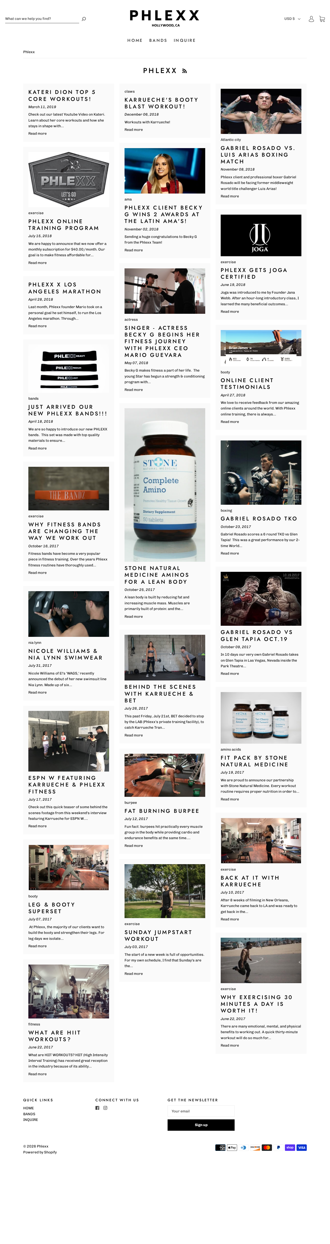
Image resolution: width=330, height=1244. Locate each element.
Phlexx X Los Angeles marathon (65, 288)
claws (130, 91)
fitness (34, 1024)
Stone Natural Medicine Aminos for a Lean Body (157, 575)
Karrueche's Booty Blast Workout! (162, 103)
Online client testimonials (247, 383)
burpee (131, 802)
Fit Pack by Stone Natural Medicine (255, 761)
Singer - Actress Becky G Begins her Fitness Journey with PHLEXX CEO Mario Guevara (163, 341)
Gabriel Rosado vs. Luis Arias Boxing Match (258, 155)
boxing (226, 510)
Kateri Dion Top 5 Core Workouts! (62, 95)
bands (33, 398)
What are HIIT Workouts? (54, 1036)
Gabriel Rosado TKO (259, 519)
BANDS (158, 40)
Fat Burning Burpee (162, 811)
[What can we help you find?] (42, 19)
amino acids (231, 749)
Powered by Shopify (40, 1152)
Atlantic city (231, 140)
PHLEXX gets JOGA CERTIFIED (254, 273)
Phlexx (42, 1146)
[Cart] (322, 19)
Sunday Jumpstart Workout (159, 935)
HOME (135, 40)
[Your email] (201, 1111)
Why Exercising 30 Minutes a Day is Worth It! (257, 1004)
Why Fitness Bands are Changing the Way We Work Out (64, 531)
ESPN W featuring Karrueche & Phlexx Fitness (67, 785)
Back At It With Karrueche (250, 881)
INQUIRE (185, 40)
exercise (36, 213)
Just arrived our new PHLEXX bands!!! (68, 410)
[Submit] (84, 19)
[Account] (311, 19)
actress (131, 319)
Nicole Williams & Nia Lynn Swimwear (65, 654)
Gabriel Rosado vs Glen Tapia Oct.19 (257, 635)
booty (225, 372)
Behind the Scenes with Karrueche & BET (160, 693)
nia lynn (34, 642)
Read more (37, 133)
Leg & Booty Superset (52, 908)
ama (128, 199)
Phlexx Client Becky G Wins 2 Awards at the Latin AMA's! (164, 214)
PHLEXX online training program (64, 225)
